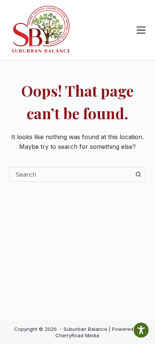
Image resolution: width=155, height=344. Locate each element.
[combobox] (70, 174)
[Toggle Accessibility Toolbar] (141, 330)
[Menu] (141, 30)
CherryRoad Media (77, 335)
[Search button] (138, 174)
